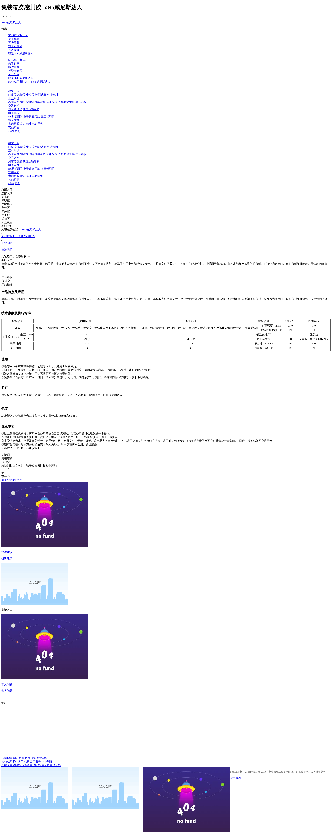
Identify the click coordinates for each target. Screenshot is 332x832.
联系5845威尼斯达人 (20, 53)
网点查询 (18, 758)
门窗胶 (12, 94)
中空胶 (30, 94)
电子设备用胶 (31, 116)
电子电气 (13, 112)
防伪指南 (6, 758)
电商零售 (37, 123)
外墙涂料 (52, 94)
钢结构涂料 (27, 102)
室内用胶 (13, 123)
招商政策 (30, 758)
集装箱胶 (80, 102)
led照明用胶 (15, 116)
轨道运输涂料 (31, 109)
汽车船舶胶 (15, 109)
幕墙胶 (21, 94)
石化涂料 (13, 102)
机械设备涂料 (43, 102)
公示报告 (35, 761)
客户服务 (13, 42)
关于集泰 (13, 38)
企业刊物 (47, 761)
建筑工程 (13, 91)
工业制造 (13, 98)
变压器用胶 (47, 116)
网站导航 (42, 758)
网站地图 (235, 778)
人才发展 (13, 49)
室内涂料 (25, 123)
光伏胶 (56, 102)
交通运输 (13, 105)
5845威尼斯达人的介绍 (15, 761)
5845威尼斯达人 (11, 22)
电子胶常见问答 (51, 765)
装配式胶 (40, 94)
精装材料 (13, 120)
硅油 (11, 131)
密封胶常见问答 (11, 765)
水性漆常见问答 (31, 765)
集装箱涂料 (68, 102)
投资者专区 (15, 46)
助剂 (17, 131)
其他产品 (13, 127)
